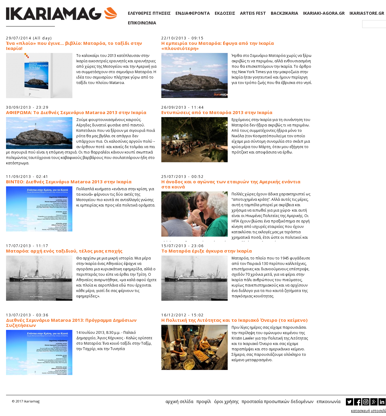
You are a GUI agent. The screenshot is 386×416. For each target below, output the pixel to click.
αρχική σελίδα (179, 401)
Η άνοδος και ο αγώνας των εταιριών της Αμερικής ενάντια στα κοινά (230, 184)
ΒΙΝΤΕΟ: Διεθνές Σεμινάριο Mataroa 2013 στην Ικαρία (68, 181)
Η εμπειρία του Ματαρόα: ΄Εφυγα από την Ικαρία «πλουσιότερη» (217, 46)
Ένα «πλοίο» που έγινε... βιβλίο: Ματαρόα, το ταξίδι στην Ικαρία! (74, 46)
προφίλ (203, 401)
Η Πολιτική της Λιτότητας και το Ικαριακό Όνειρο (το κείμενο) (234, 320)
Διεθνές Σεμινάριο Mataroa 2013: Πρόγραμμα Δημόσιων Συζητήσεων (71, 323)
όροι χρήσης (226, 401)
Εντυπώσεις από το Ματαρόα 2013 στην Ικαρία (216, 112)
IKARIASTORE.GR (367, 13)
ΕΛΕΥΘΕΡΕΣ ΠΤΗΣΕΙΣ (149, 13)
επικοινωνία (328, 401)
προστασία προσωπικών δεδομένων (278, 401)
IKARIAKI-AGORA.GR (324, 13)
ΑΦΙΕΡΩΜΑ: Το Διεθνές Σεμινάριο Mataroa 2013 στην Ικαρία (76, 112)
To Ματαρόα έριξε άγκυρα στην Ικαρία (206, 250)
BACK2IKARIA (284, 13)
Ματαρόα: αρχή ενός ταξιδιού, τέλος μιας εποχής (64, 250)
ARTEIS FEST (253, 13)
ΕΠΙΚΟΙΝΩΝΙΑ (142, 23)
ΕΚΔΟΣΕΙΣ (225, 13)
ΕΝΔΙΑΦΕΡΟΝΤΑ (193, 13)
